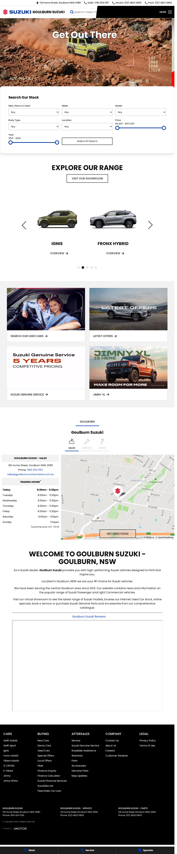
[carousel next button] (95, 76)
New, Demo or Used (19, 105)
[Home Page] (17, 12)
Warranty (77, 755)
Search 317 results (87, 141)
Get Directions (118, 534)
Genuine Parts (80, 770)
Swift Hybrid (10, 740)
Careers (110, 750)
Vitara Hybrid (11, 760)
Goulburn (87, 422)
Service (76, 740)
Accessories (79, 765)
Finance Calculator (49, 775)
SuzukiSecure (45, 786)
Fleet (40, 765)
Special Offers (46, 755)
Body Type (14, 120)
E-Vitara (8, 770)
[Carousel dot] (78, 267)
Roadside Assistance (84, 750)
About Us (110, 745)
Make (65, 105)
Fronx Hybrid (10, 755)
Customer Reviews (116, 755)
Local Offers (45, 760)
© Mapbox (149, 537)
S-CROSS (8, 765)
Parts (74, 760)
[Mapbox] (70, 537)
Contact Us (112, 740)
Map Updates (79, 775)
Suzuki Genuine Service (85, 745)
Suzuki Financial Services (52, 781)
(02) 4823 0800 (76, 815)
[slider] (117, 128)
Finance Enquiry (47, 770)
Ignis (6, 750)
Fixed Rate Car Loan (49, 791)
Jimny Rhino (10, 781)
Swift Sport (9, 745)
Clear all (159, 98)
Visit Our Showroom (87, 178)
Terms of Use (147, 745)
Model (118, 105)
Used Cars (44, 750)
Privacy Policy (147, 740)
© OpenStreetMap (165, 537)
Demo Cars (44, 745)
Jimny (7, 775)
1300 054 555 (35, 470)
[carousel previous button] (79, 76)
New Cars (43, 740)
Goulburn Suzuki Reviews (89, 617)
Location (66, 120)
